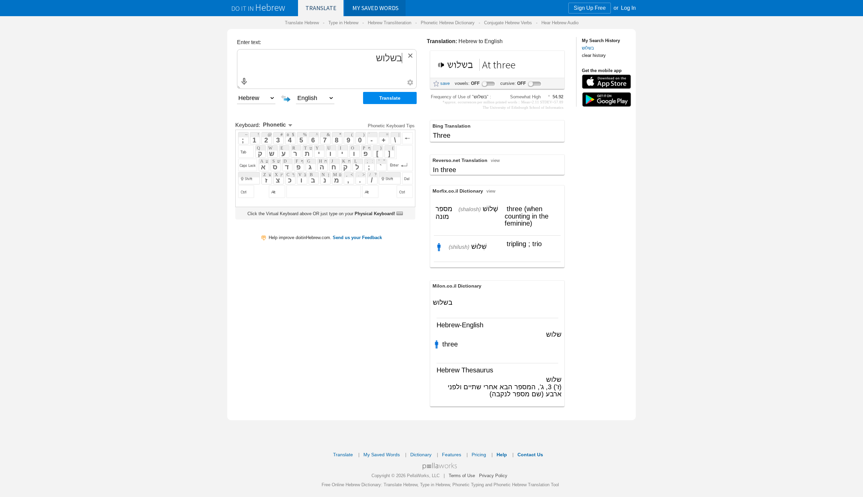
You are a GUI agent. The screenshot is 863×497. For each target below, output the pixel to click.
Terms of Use (462, 475)
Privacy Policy (493, 475)
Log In (628, 8)
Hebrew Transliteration (389, 22)
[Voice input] (244, 81)
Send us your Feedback (357, 237)
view (495, 160)
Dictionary (421, 454)
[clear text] (410, 55)
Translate (320, 8)
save (445, 83)
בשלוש (588, 48)
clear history (594, 55)
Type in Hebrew (343, 22)
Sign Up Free (590, 8)
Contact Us (530, 454)
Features (451, 454)
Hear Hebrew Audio (559, 22)
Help (502, 454)
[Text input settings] (410, 82)
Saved (375, 8)
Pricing (479, 454)
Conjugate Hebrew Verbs (508, 22)
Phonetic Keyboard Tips (391, 125)
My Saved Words (381, 454)
